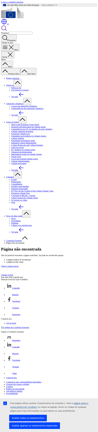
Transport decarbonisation (21, 152)
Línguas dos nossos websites (17, 384)
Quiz (13, 202)
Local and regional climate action (24, 159)
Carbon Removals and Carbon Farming (27, 145)
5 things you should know (21, 225)
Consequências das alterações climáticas (27, 108)
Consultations (16, 184)
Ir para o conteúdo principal (12, 2)
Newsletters (16, 221)
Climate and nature (18, 163)
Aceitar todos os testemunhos (28, 418)
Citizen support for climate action (24, 198)
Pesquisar (5, 33)
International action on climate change (26, 154)
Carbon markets (17, 138)
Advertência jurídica (14, 391)
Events (14, 179)
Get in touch (11, 323)
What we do (16, 88)
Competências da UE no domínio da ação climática (31, 129)
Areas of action (12, 122)
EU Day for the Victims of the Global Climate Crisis (32, 191)
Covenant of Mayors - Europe (23, 195)
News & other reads (14, 216)
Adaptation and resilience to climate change (28, 136)
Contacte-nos (11, 378)
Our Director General (19, 90)
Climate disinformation (20, 161)
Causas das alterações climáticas (24, 106)
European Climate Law (20, 134)
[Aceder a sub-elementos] (18, 83)
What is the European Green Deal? (25, 125)
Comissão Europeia (14, 241)
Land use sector (17, 147)
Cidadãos (10, 177)
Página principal (12, 78)
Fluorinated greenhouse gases (23, 141)
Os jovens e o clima (19, 200)
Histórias (14, 223)
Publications (16, 182)
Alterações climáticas (14, 104)
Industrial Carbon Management (23, 143)
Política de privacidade (15, 389)
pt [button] (8, 24)
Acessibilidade (12, 393)
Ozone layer (16, 157)
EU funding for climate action (23, 150)
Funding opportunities (20, 186)
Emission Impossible (19, 189)
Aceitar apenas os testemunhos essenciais (34, 425)
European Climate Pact (20, 193)
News (13, 218)
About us (10, 85)
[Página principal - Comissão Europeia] (12, 17)
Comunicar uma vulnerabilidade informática (23, 382)
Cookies (9, 387)
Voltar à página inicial (10, 266)
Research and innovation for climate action (28, 127)
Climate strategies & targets (22, 131)
